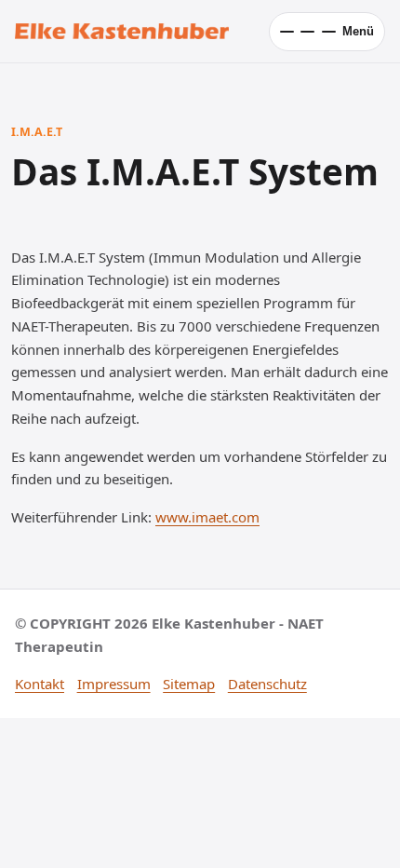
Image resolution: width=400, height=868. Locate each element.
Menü (358, 31)
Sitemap (189, 683)
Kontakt (39, 683)
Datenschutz (267, 683)
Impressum (114, 683)
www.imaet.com (207, 517)
